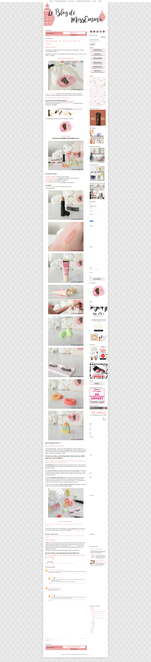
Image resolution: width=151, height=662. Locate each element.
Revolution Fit (100, 98)
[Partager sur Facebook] (51, 562)
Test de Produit (100, 102)
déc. (92, 610)
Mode (105, 94)
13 (91, 632)
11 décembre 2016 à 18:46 (59, 595)
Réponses (51, 593)
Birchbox (91, 80)
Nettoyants (96, 95)
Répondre (49, 573)
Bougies (103, 81)
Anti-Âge (95, 77)
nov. (92, 620)
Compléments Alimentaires (100, 82)
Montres (92, 95)
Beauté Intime (92, 79)
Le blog (52, 595)
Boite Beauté (50, 563)
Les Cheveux (93, 91)
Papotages (91, 96)
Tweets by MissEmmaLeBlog (94, 269)
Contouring (97, 83)
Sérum (94, 100)
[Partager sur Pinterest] (52, 562)
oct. (92, 622)
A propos (94, 1)
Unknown (49, 587)
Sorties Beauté (103, 101)
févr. (92, 626)
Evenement (98, 87)
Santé (101, 99)
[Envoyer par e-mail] (47, 562)
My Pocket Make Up (50, 93)
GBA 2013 (99, 88)
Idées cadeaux (65, 563)
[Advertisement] (65, 628)
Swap (92, 102)
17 (91, 607)
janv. (92, 627)
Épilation (94, 87)
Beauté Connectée (102, 78)
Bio (103, 79)
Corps (102, 83)
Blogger (88, 654)
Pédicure (97, 97)
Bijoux (101, 79)
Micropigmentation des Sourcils (94, 94)
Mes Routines (100, 93)
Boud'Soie (92, 81)
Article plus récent (48, 638)
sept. (92, 623)
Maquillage (69, 563)
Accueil (51, 1)
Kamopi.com (74, 545)
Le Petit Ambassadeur (94, 90)
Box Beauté (57, 563)
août (92, 624)
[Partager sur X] (50, 562)
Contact (99, 1)
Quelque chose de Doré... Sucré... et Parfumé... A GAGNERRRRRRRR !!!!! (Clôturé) (97, 549)
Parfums (97, 96)
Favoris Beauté (94, 88)
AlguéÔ (91, 77)
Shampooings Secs (99, 100)
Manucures (101, 92)
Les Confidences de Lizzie (67, 103)
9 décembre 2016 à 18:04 (56, 587)
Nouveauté (72, 563)
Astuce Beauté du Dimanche (60, 1)
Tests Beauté (93, 103)
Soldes (98, 101)
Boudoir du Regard (98, 81)
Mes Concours (71, 1)
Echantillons (97, 86)
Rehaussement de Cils (93, 98)
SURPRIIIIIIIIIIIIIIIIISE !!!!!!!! (99, 554)
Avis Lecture (96, 78)
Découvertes (61, 563)
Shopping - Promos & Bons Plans (83, 1)
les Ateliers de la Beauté (102, 90)
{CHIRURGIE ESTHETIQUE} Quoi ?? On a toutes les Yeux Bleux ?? (100, 561)
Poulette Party (102, 97)
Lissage (96, 92)
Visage (99, 104)
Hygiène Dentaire (95, 89)
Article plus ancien (83, 638)
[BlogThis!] (48, 562)
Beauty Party (97, 79)
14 (91, 630)
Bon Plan (104, 80)
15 (91, 629)
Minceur (101, 94)
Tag (95, 102)
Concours (91, 83)
